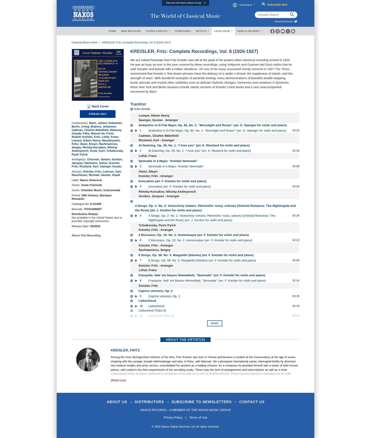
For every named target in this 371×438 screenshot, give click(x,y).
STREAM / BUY (98, 114)
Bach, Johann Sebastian (105, 122)
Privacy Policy (173, 417)
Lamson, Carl (112, 171)
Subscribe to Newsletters (202, 402)
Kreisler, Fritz (91, 136)
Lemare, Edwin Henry (86, 140)
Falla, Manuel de (94, 133)
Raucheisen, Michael (85, 175)
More (215, 323)
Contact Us (252, 402)
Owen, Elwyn (88, 144)
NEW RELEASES (131, 31)
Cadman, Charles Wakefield (90, 130)
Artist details (142, 109)
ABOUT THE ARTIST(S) (185, 339)
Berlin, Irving (80, 126)
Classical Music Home (84, 42)
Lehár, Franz (110, 136)
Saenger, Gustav (111, 166)
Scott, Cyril (97, 150)
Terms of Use (198, 417)
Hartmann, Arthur (95, 163)
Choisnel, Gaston (98, 159)
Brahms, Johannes (103, 126)
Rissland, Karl (88, 166)
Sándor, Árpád (110, 175)
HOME (112, 31)
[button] (185, 3)
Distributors (150, 402)
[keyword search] (292, 15)
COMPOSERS (183, 31)
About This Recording (86, 235)
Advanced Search (284, 21)
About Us (117, 402)
